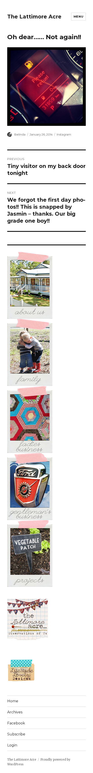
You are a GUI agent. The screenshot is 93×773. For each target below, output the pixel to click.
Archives (14, 712)
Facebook (16, 723)
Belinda (20, 134)
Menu (78, 16)
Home (12, 701)
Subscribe (16, 734)
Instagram (64, 134)
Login (12, 745)
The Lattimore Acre (34, 17)
